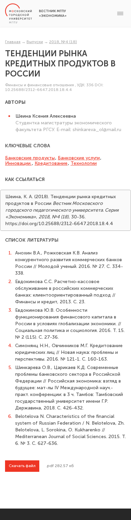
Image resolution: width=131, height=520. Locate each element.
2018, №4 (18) (63, 41)
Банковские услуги (79, 158)
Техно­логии (84, 163)
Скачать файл (22, 465)
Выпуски (35, 41)
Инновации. (18, 163)
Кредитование (51, 163)
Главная (12, 41)
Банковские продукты (30, 158)
